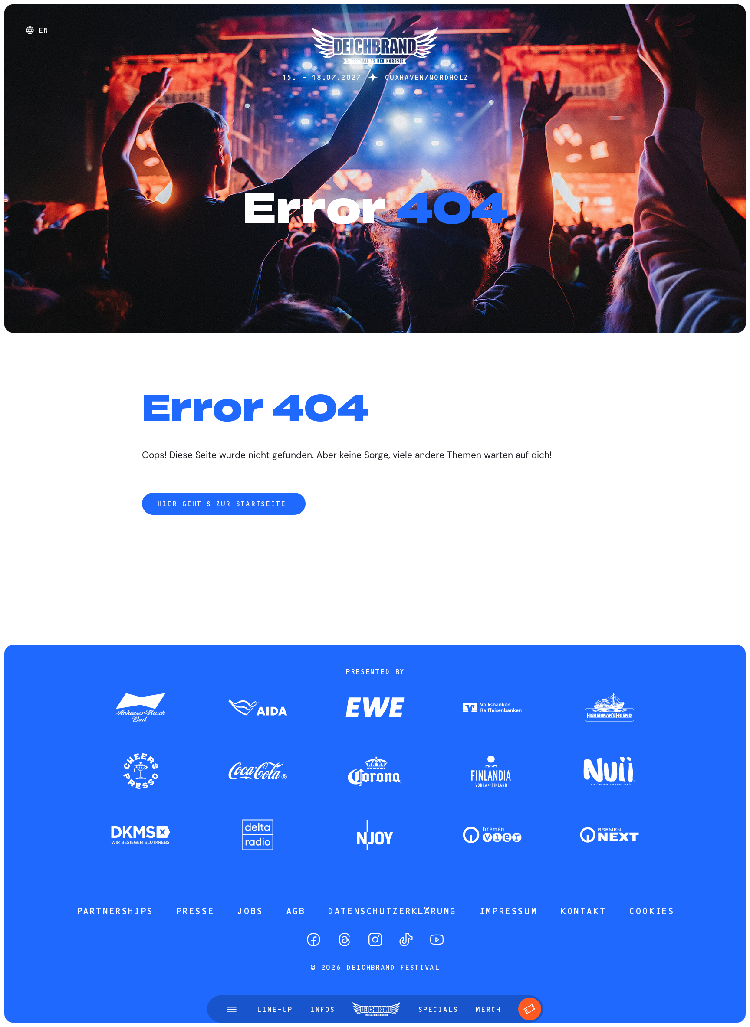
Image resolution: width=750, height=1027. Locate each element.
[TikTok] (406, 939)
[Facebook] (313, 939)
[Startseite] (375, 68)
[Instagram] (375, 939)
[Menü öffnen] (231, 1009)
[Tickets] (529, 1009)
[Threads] (344, 939)
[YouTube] (437, 939)
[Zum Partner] (141, 708)
